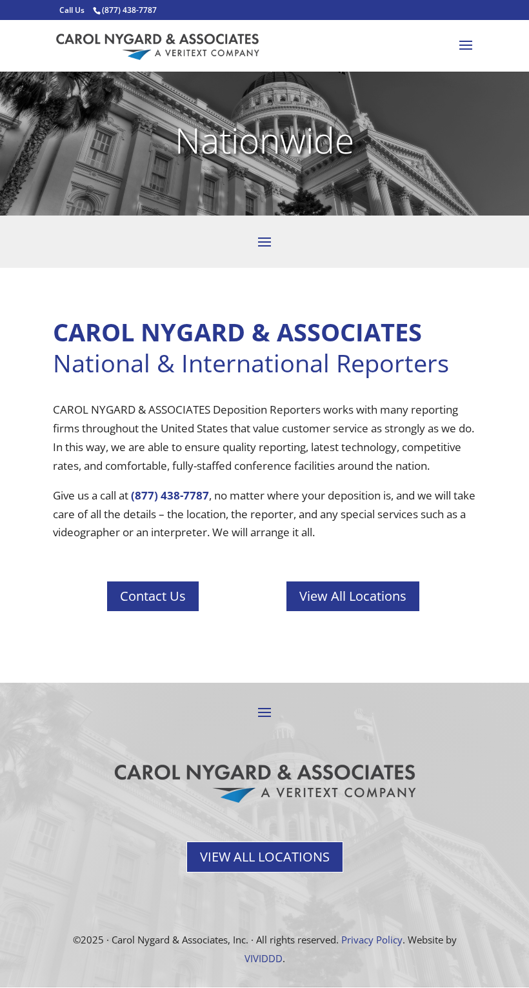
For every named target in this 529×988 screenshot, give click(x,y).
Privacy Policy (372, 939)
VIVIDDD (264, 958)
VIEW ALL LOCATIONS (265, 856)
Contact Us (153, 596)
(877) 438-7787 (170, 495)
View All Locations (352, 596)
